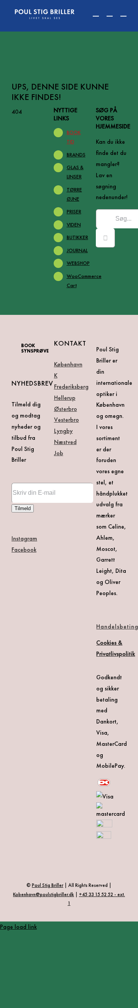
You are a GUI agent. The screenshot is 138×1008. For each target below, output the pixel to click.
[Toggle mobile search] (110, 12)
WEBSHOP (78, 262)
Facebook (24, 550)
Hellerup (65, 398)
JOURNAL (77, 250)
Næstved (65, 442)
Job (58, 453)
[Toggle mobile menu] (123, 12)
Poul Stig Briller (47, 885)
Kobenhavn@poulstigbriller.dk (43, 894)
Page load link (18, 927)
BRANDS (76, 154)
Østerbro (65, 409)
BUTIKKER (77, 237)
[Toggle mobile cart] (96, 12)
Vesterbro (66, 420)
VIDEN (74, 224)
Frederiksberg (71, 387)
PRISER (74, 211)
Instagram (24, 538)
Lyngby (63, 431)
